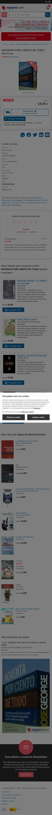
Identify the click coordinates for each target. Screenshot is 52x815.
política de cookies (27, 412)
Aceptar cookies (38, 417)
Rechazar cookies (13, 417)
